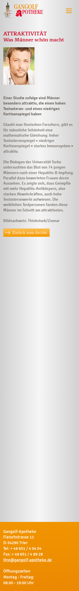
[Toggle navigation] (69, 11)
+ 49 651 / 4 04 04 (25, 548)
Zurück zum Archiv (29, 232)
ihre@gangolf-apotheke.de (27, 560)
